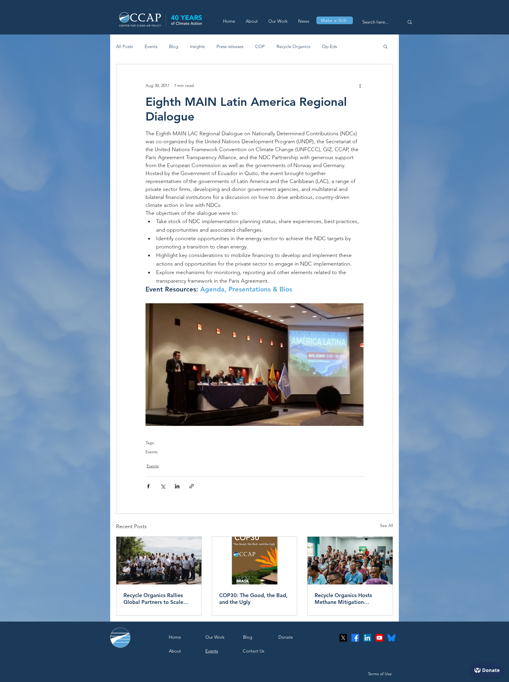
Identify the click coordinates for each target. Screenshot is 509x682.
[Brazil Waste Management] (158, 560)
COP (260, 46)
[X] (343, 638)
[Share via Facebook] (148, 486)
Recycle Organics (293, 46)
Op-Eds (329, 46)
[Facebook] (355, 638)
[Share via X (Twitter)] (163, 486)
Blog (173, 46)
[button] (385, 46)
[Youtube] (379, 638)
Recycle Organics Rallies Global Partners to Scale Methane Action (153, 598)
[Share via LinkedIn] (177, 486)
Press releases (230, 46)
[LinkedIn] (367, 638)
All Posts (124, 46)
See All (386, 525)
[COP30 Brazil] (254, 560)
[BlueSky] (391, 638)
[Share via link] (191, 486)
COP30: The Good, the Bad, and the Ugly (253, 598)
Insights (197, 46)
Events (151, 46)
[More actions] (359, 85)
